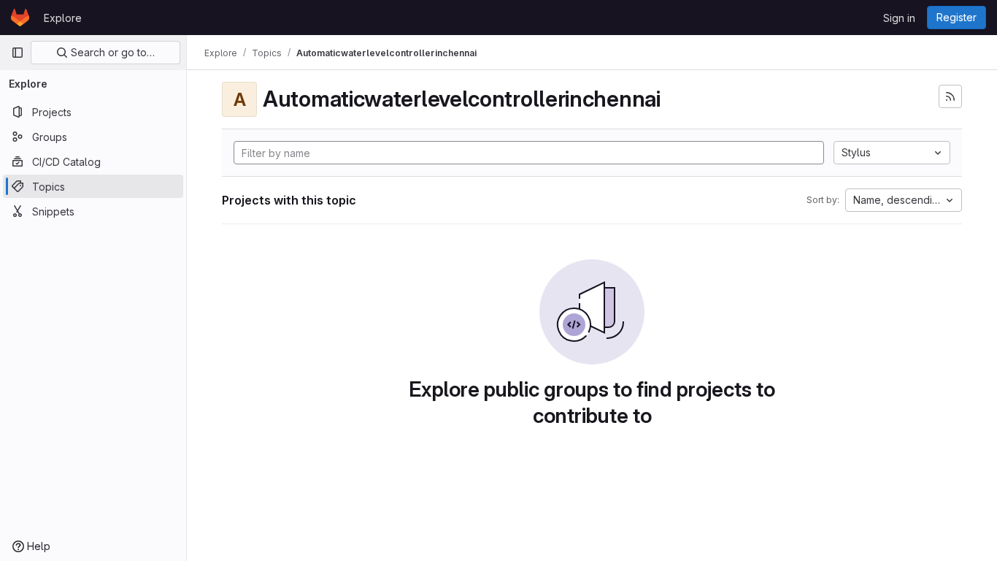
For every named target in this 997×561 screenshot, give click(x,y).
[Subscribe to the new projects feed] (950, 96)
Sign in (899, 18)
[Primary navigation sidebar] (17, 52)
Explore (63, 18)
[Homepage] (20, 17)
